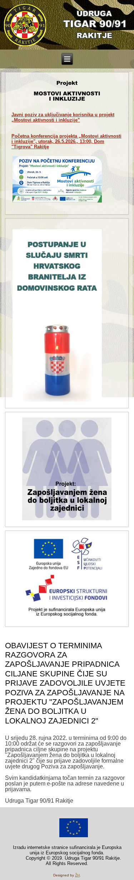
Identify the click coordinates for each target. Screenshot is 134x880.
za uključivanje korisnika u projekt (62, 117)
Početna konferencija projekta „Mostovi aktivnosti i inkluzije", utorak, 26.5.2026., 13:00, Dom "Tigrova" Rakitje (66, 141)
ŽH (77, 875)
